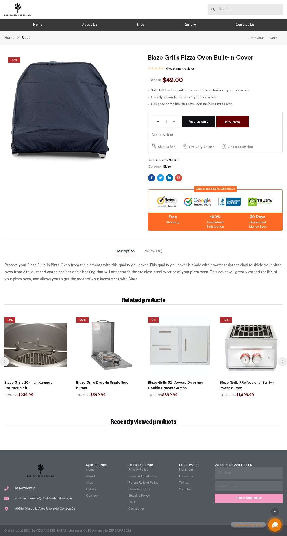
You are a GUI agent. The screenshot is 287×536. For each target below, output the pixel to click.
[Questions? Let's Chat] (275, 525)
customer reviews (180, 68)
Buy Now (232, 122)
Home (37, 24)
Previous (257, 38)
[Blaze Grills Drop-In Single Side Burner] (107, 345)
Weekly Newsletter (233, 465)
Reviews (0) (153, 251)
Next (273, 38)
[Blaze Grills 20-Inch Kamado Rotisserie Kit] (35, 345)
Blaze (26, 37)
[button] (215, 189)
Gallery (190, 24)
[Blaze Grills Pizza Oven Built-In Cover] (151, 177)
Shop (141, 24)
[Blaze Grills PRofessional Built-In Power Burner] (251, 345)
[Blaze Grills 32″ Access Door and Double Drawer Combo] (179, 345)
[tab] (130, 252)
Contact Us (244, 24)
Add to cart (198, 121)
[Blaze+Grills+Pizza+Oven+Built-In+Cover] (160, 177)
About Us (89, 24)
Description (125, 251)
